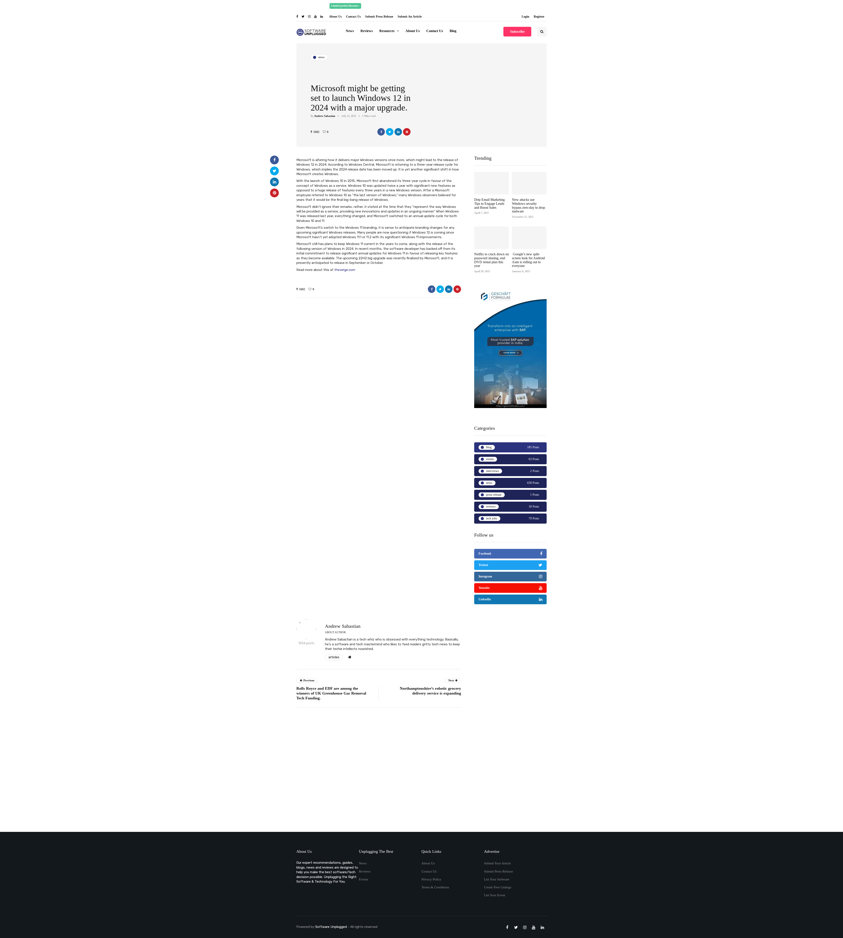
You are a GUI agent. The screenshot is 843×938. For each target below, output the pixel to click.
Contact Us (353, 16)
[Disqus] (378, 771)
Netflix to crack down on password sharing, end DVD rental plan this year (491, 260)
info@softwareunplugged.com (493, 5)
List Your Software (496, 879)
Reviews (366, 31)
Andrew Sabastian (324, 116)
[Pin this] (407, 132)
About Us (335, 16)
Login (525, 16)
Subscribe (517, 31)
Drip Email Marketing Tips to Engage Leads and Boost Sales (489, 203)
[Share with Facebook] (381, 132)
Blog (453, 31)
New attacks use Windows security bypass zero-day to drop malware (528, 205)
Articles (333, 657)
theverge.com (344, 270)
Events (363, 879)
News (350, 31)
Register (539, 16)
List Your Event (494, 895)
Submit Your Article (497, 863)
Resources (386, 31)
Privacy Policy (431, 879)
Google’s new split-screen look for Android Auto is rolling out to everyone (528, 260)
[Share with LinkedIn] (398, 132)
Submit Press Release (379, 16)
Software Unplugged (331, 927)
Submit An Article (410, 16)
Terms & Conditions (435, 887)
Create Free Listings (497, 887)
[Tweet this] (389, 132)
